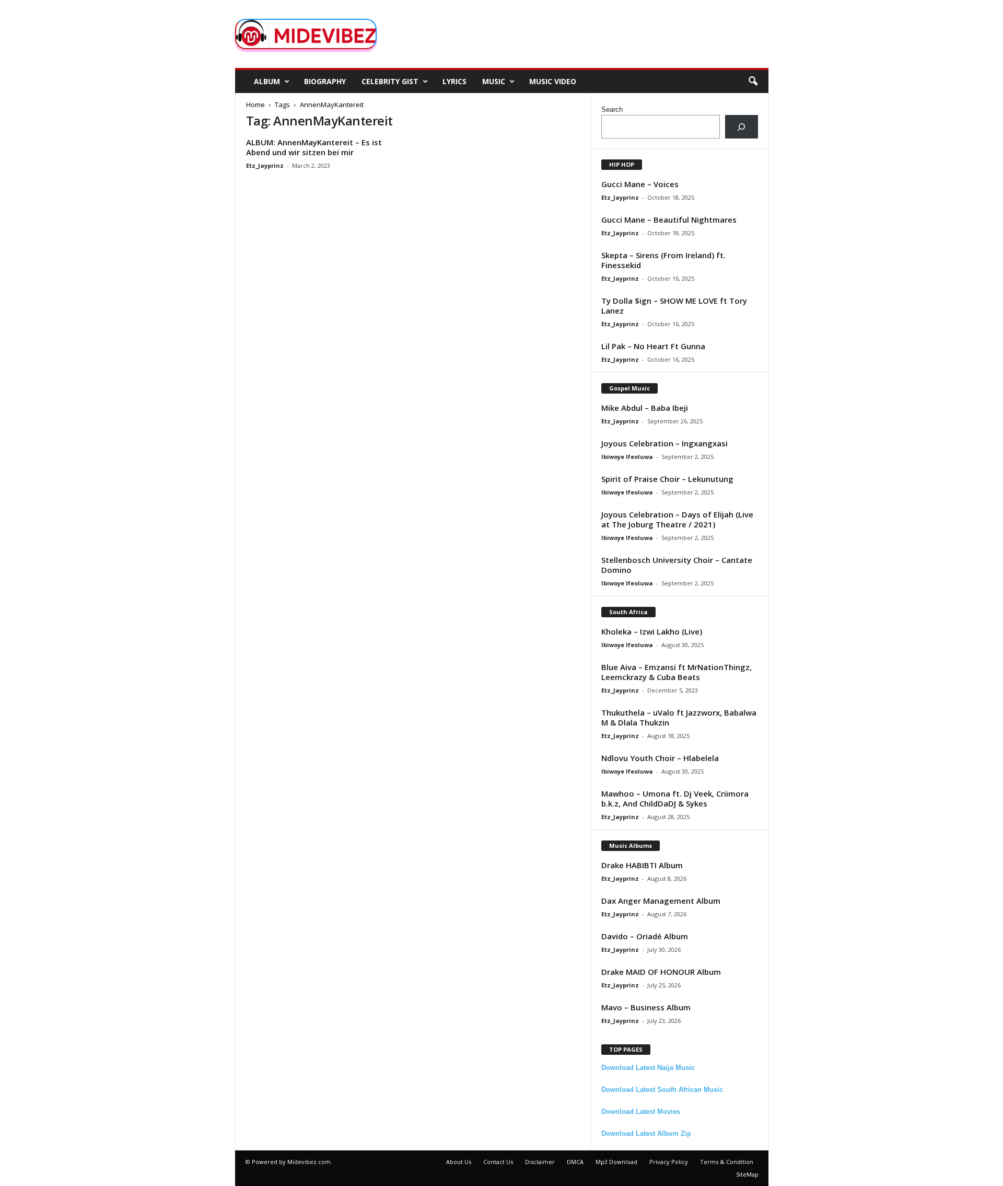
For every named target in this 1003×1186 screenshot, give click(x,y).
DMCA (575, 1162)
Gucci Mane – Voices (640, 184)
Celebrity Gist (389, 81)
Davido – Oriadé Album (644, 936)
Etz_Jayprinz (265, 165)
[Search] (741, 127)
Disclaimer (540, 1162)
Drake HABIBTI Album (642, 865)
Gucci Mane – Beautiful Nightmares (669, 219)
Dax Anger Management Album (660, 900)
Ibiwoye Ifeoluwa (627, 456)
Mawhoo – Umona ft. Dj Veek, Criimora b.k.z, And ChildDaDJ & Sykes (675, 798)
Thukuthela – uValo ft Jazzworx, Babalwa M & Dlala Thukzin (678, 717)
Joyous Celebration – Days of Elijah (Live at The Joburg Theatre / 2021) (677, 519)
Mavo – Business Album (646, 1007)
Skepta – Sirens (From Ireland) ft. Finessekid (663, 260)
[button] (752, 81)
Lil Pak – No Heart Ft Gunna (653, 346)
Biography (325, 81)
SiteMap (747, 1174)
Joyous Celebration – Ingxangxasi (664, 443)
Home (255, 104)
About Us (458, 1162)
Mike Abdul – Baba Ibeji (644, 407)
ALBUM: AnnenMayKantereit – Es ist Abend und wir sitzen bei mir (314, 147)
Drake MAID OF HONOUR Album (661, 971)
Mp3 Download (616, 1162)
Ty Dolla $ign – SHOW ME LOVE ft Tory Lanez (674, 305)
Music (493, 81)
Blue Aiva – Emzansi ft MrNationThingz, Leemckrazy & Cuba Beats (676, 672)
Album (267, 81)
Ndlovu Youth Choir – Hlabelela (660, 758)
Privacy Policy (668, 1162)
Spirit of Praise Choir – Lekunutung (667, 479)
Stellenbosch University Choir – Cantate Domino (676, 565)
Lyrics (454, 81)
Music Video (552, 81)
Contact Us (498, 1162)
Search (612, 109)
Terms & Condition (726, 1162)
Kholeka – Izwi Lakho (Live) (651, 631)
